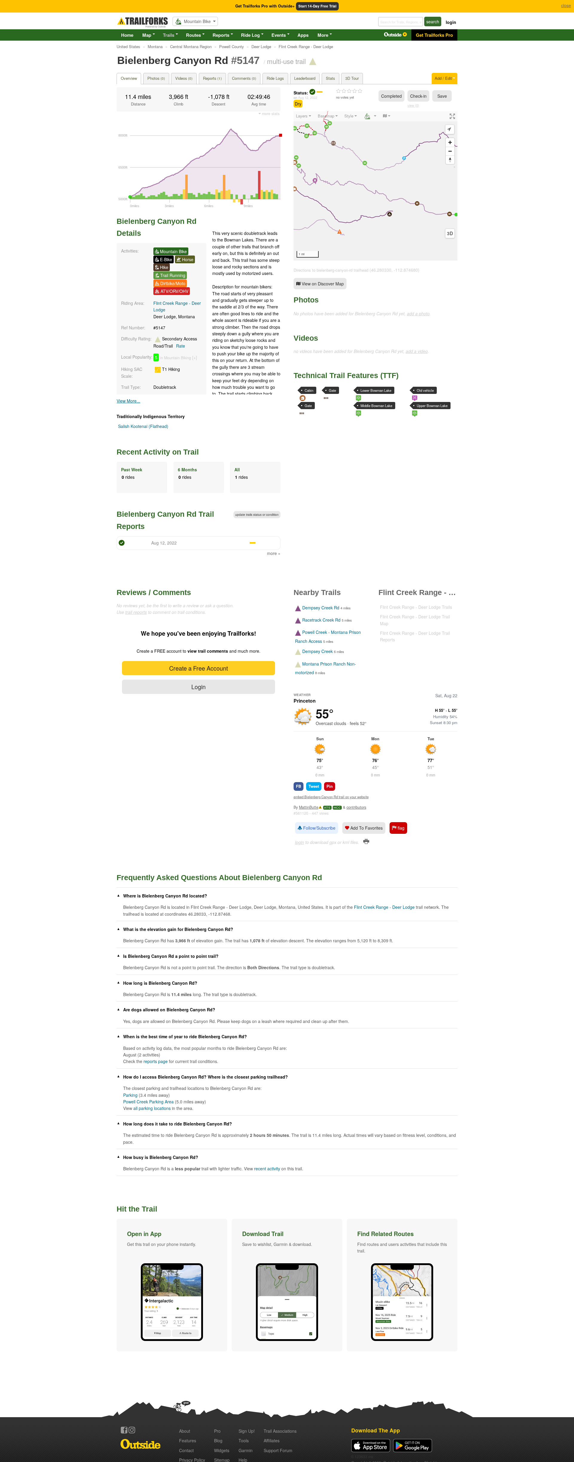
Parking (130, 1095)
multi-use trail (286, 61)
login (451, 22)
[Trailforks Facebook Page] (124, 1430)
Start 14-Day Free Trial (317, 6)
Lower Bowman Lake (376, 390)
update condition (257, 515)
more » (273, 553)
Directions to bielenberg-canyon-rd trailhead (331, 270)
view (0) (413, 105)
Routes (193, 35)
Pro (217, 1431)
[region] (375, 186)
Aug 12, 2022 (307, 97)
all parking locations (152, 1108)
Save (442, 96)
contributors (356, 807)
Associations (280, 1431)
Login (198, 686)
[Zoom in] (450, 142)
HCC (337, 807)
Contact (186, 1450)
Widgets (221, 1450)
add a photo (418, 313)
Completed (391, 96)
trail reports (136, 612)
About (184, 1431)
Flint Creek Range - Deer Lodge (384, 907)
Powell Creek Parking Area (148, 1102)
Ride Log (250, 35)
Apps (303, 35)
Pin (329, 786)
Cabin (309, 390)
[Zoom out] (450, 151)
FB (298, 786)
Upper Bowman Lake (432, 405)
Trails (168, 35)
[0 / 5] (349, 91)
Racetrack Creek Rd (321, 620)
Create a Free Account (198, 668)
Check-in (418, 96)
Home (127, 35)
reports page (156, 1061)
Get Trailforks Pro (434, 35)
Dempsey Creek (317, 651)
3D (450, 233)
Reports (221, 35)
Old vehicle (425, 390)
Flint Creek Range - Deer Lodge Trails (416, 607)
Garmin (246, 1450)
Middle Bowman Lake (376, 405)
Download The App (375, 1430)
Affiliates (272, 1440)
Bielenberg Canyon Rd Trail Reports (165, 520)
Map (146, 35)
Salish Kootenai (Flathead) (143, 426)
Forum (278, 1450)
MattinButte (308, 807)
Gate (332, 390)
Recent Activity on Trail (158, 452)
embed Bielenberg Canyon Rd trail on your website (331, 796)
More (322, 35)
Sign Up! (247, 1431)
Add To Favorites (366, 828)
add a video (417, 351)
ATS (327, 807)
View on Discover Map (322, 284)
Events (278, 35)
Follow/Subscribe (318, 828)
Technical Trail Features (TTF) (346, 375)
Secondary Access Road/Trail (175, 342)
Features (187, 1440)
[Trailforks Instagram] (132, 1430)
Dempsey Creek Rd (320, 608)
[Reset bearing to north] (450, 159)
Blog (218, 1440)
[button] (172, 1285)
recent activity (267, 1169)
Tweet (314, 786)
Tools (244, 1440)
